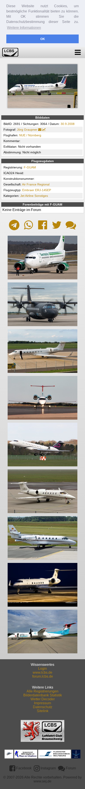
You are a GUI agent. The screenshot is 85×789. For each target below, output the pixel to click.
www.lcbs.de (42, 672)
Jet (22, 195)
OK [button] (42, 39)
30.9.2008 (68, 124)
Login (42, 668)
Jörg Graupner (27, 129)
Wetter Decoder (43, 699)
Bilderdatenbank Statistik (42, 695)
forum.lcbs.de (42, 676)
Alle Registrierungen (42, 691)
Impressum (42, 703)
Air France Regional (35, 184)
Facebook (23, 768)
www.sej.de (42, 781)
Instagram (48, 768)
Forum (70, 768)
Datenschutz (42, 707)
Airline (29, 195)
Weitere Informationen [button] (24, 27)
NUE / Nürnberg (30, 135)
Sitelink (42, 711)
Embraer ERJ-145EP (36, 190)
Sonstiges (41, 195)
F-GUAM (30, 167)
